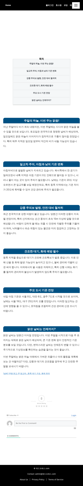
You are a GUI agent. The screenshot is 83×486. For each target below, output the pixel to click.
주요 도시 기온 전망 (41, 93)
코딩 (66, 5)
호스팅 (59, 5)
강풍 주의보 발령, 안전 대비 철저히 (41, 78)
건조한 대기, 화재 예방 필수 (41, 85)
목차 (41, 58)
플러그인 (50, 5)
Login (73, 415)
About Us (24, 479)
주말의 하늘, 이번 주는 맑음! (41, 63)
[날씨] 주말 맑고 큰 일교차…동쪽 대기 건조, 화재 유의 (26, 373)
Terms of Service (55, 479)
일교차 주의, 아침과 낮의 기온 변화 (41, 71)
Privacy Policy (38, 479)
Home (8, 5)
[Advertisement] (41, 33)
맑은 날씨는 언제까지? (41, 100)
